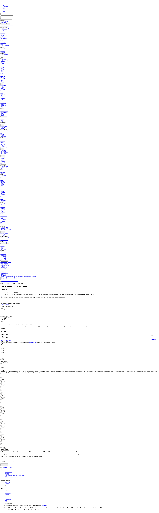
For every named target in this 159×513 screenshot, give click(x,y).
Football (2, 70)
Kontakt (4, 9)
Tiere (1, 143)
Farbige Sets (2, 172)
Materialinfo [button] (2, 296)
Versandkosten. (153, 339)
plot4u (1, 2)
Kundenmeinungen (8, 491)
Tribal (2, 108)
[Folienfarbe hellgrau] (2, 442)
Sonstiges (2, 271)
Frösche (2, 95)
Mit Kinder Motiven (4, 228)
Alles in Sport (3, 59)
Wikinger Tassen (3, 274)
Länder (1, 132)
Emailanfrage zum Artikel (5, 340)
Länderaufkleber (3, 29)
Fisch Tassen (3, 266)
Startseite (2, 276)
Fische (1, 93)
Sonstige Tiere (3, 105)
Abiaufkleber (3, 22)
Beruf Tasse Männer (4, 264)
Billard (1, 66)
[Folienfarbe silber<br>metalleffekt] (4, 445)
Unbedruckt (2, 234)
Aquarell (2, 87)
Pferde (1, 99)
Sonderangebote (6, 7)
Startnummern (3, 55)
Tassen (2, 250)
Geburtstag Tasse (3, 267)
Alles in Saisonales (4, 157)
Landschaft (2, 141)
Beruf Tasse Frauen (4, 263)
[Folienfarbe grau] (2, 439)
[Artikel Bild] (9, 278)
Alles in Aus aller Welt (4, 28)
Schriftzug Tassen (4, 260)
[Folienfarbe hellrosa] (2, 407)
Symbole (2, 82)
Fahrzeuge (2, 39)
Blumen (2, 134)
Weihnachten (3, 162)
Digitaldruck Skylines (4, 26)
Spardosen (3, 226)
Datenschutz (7, 473)
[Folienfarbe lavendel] (2, 397)
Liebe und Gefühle (4, 147)
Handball (2, 73)
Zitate (1, 168)
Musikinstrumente (4, 50)
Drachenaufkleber (4, 111)
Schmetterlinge (3, 103)
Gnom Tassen (3, 256)
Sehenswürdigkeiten (4, 31)
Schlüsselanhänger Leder (5, 238)
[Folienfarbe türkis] (2, 420)
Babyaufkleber (3, 34)
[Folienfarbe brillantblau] (2, 410)
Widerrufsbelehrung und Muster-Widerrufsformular (15, 475)
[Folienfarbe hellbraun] (2, 433)
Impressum (7, 474)
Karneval (2, 160)
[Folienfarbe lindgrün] (2, 426)
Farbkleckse (2, 40)
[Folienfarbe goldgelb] (2, 378)
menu (2, 16)
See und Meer (3, 30)
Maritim (2, 128)
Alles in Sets (2, 170)
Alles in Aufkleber (4, 21)
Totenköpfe (2, 221)
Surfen (1, 195)
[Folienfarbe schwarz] (2, 436)
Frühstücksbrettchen (4, 240)
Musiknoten (2, 51)
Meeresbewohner (3, 216)
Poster (1, 230)
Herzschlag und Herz (4, 41)
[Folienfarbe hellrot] (2, 388)
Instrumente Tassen (4, 268)
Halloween (2, 158)
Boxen (1, 68)
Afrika (1, 204)
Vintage (2, 113)
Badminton (2, 61)
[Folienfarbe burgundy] (2, 384)
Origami (2, 217)
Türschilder (2, 144)
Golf (1, 72)
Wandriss (2, 114)
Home (4, 5)
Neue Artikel (5, 6)
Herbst (1, 159)
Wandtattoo (2, 120)
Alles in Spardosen (4, 227)
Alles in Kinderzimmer (4, 138)
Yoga (1, 80)
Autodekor (2, 33)
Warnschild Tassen (4, 273)
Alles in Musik (3, 48)
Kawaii (1, 44)
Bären (1, 88)
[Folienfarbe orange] (2, 391)
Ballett (1, 62)
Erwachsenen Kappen (5, 243)
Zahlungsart (7, 484)
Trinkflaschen (3, 275)
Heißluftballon (3, 74)
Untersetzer (2, 121)
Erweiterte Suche (8, 499)
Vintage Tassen (3, 272)
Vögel (1, 107)
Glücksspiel (2, 127)
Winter (1, 163)
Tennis (1, 79)
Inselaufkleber (3, 43)
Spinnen (2, 106)
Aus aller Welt (3, 27)
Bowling (2, 67)
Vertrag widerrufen (8, 503)
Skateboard (2, 78)
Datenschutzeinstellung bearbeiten (11, 477)
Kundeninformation (8, 472)
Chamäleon (2, 208)
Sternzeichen (3, 200)
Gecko (1, 96)
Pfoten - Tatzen (3, 100)
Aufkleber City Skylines (5, 23)
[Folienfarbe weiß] (2, 375)
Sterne (1, 81)
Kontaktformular (32, 342)
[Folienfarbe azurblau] (2, 413)
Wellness (2, 223)
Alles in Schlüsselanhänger (5, 237)
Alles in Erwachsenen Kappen (6, 244)
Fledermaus (2, 94)
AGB (6, 476)
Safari (1, 102)
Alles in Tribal (3, 110)
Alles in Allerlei (3, 126)
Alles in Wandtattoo (4, 123)
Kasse (4, 11)
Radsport (2, 77)
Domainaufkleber (3, 38)
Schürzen (2, 235)
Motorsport (2, 76)
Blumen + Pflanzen (4, 35)
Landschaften (3, 146)
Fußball (1, 71)
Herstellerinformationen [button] (5, 304)
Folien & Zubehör (4, 249)
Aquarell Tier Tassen (4, 252)
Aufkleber (2, 20)
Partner (6, 501)
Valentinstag (2, 161)
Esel (1, 91)
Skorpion (2, 104)
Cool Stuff (2, 37)
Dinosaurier (2, 209)
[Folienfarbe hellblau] (2, 417)
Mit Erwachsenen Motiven (5, 229)
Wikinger (2, 115)
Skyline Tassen (3, 269)
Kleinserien (5, 8)
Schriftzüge (3, 53)
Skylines (2, 173)
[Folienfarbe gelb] (2, 381)
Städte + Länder (3, 167)
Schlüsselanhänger (4, 236)
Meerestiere (2, 98)
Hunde (1, 97)
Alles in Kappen (3, 242)
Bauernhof (2, 89)
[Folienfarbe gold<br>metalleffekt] (4, 448)
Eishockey (2, 69)
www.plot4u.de (14, 511)
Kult (1, 46)
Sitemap (6, 500)
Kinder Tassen (3, 259)
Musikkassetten (3, 153)
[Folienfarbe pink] (2, 404)
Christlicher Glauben (4, 265)
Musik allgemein (3, 151)
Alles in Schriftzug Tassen (5, 262)
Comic (1, 36)
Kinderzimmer (3, 137)
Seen (1, 133)
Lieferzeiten (7, 483)
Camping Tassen (3, 255)
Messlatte (2, 142)
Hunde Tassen (3, 258)
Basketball (2, 64)
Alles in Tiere (3, 85)
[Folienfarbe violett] (2, 394)
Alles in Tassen (3, 251)
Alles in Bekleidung (4, 233)
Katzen (1, 214)
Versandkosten (7, 482)
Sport (2, 58)
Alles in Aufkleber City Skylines (6, 25)
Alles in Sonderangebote (5, 118)
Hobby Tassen (3, 257)
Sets (1, 56)
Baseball (2, 63)
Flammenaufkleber (4, 112)
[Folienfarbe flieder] (2, 400)
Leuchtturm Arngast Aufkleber (30, 276)
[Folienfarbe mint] (2, 423)
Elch (1, 90)
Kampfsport (2, 192)
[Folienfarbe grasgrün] (2, 429)
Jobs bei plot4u (7, 493)
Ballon (1, 180)
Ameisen (2, 86)
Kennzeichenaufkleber (4, 45)
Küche (1, 145)
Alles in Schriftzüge (4, 54)
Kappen (2, 241)
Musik (2, 47)
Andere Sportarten (4, 60)
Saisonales (2, 52)
